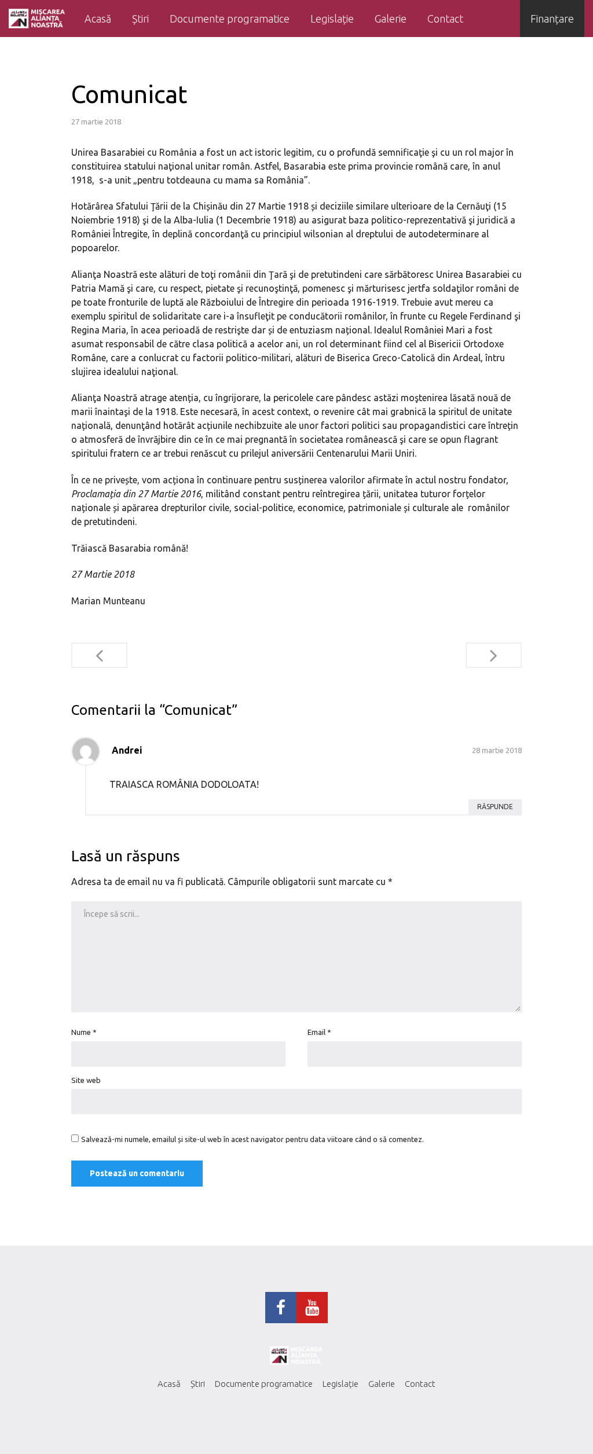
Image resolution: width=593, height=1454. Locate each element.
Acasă (98, 18)
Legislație (332, 18)
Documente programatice (230, 18)
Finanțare (552, 18)
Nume (84, 1032)
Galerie (391, 18)
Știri (140, 18)
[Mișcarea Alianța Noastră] (37, 18)
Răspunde (495, 806)
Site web (86, 1080)
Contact (445, 18)
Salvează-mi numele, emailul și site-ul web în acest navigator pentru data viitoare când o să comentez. (252, 1139)
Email (319, 1032)
